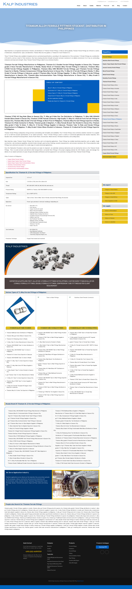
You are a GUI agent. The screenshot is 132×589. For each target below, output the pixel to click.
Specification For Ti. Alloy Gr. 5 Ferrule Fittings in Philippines (63, 90)
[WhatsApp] (22, 587)
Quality (91, 5)
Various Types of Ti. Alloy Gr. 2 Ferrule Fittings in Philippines (63, 93)
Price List (106, 5)
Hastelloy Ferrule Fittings (109, 78)
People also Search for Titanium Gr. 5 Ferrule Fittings (61, 101)
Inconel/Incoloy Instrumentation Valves (18, 168)
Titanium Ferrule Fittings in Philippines (112, 119)
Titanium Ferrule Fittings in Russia (110, 125)
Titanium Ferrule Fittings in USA (110, 149)
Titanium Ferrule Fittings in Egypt (110, 91)
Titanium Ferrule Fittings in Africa (110, 85)
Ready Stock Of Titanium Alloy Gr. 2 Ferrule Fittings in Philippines (64, 95)
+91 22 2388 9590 (117, 172)
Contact (125, 5)
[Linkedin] (107, 552)
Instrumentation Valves (109, 156)
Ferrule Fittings (107, 57)
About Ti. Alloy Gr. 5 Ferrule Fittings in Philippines (60, 88)
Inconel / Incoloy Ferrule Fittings (111, 67)
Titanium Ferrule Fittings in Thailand (111, 136)
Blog (118, 5)
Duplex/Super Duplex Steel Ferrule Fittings (19, 161)
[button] (102, 547)
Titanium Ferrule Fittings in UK (109, 146)
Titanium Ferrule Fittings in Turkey (110, 139)
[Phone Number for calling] (66, 587)
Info (113, 5)
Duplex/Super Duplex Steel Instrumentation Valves (21, 163)
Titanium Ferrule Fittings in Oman (110, 115)
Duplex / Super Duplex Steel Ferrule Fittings (114, 64)
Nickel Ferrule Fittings (108, 74)
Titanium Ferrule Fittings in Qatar (110, 122)
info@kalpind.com (116, 174)
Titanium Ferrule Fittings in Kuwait (110, 105)
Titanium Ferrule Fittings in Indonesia (111, 102)
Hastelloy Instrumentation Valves (16, 165)
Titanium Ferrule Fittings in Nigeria (110, 112)
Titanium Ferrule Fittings (109, 81)
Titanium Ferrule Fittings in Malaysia (111, 108)
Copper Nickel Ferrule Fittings (16, 159)
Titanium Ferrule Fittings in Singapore (111, 132)
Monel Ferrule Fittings (108, 71)
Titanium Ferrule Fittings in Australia (111, 88)
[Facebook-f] (102, 552)
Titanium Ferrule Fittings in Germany (111, 95)
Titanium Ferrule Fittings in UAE (110, 143)
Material (98, 5)
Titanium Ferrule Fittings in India (110, 98)
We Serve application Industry (55, 98)
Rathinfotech (80, 581)
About (85, 5)
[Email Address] (110, 587)
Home (78, 5)
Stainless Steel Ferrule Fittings (111, 60)
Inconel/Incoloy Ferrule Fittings (16, 166)
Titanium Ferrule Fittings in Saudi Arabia (112, 129)
